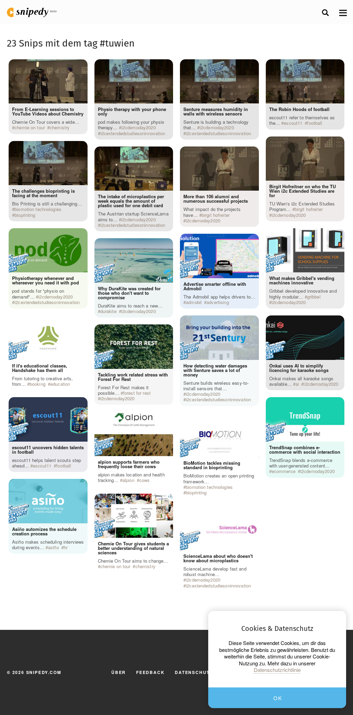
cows (144, 480)
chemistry (60, 127)
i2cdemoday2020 (55, 297)
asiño (53, 547)
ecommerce (283, 471)
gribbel (314, 297)
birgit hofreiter (216, 215)
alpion (128, 480)
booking (38, 384)
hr (66, 547)
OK (277, 698)
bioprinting (24, 215)
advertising (217, 302)
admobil (194, 302)
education (60, 384)
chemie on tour (29, 127)
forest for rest (137, 393)
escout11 (42, 466)
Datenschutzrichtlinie (277, 669)
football (63, 466)
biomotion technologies (37, 209)
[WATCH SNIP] (79, 66)
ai (297, 384)
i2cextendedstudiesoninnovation (47, 302)
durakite (108, 311)
